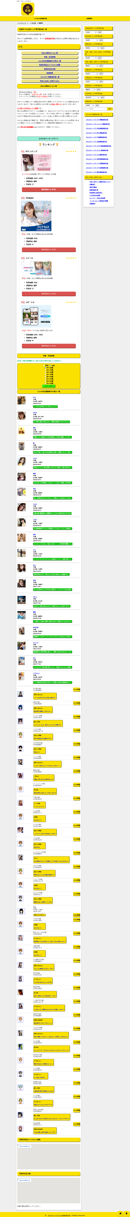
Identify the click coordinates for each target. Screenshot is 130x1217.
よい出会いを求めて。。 (40, 1077)
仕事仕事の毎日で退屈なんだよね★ (44, 1091)
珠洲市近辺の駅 (49, 69)
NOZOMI (35, 627)
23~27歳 (49, 370)
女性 (53, 365)
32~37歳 (49, 374)
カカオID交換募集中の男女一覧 (49, 61)
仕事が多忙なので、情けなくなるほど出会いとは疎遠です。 (51, 574)
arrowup (126, 1213)
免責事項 (89, 18)
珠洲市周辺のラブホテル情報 (49, 65)
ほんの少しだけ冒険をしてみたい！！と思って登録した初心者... (53, 482)
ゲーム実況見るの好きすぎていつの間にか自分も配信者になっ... (53, 682)
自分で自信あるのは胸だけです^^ (43, 738)
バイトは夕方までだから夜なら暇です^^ (45, 697)
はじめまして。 (38, 820)
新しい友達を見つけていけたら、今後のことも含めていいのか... (53, 498)
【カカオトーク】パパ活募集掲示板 (97, 163)
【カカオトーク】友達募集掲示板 (96, 141)
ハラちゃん (36, 673)
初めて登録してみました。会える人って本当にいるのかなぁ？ (51, 1036)
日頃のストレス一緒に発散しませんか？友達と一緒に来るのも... (53, 467)
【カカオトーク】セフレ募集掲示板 (97, 150)
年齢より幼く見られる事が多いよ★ (44, 779)
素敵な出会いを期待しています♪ (43, 902)
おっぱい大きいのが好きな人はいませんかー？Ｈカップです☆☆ (52, 1118)
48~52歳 (49, 381)
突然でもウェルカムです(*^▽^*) (43, 1104)
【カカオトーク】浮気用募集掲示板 (97, 159)
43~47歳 (49, 379)
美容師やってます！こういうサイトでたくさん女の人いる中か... (53, 636)
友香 (34, 580)
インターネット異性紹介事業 (99, 201)
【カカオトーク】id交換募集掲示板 (97, 128)
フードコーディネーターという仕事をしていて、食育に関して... (53, 559)
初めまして (37, 752)
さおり (35, 458)
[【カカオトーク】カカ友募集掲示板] (27, 9)
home (120, 1213)
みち (34, 565)
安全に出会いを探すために (50, 81)
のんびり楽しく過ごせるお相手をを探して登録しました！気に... (53, 452)
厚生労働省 (93, 187)
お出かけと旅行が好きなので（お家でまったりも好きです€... (52, 606)
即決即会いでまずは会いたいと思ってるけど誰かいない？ (50, 941)
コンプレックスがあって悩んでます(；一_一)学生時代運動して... (53, 544)
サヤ (34, 550)
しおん (35, 519)
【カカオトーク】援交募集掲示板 (96, 172)
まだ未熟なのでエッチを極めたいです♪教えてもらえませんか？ (51, 861)
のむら (35, 597)
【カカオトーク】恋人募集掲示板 (96, 133)
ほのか (35, 412)
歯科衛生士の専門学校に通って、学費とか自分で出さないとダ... (53, 652)
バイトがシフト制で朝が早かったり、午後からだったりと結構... (53, 667)
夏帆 (34, 612)
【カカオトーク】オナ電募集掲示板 (97, 119)
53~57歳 (49, 383)
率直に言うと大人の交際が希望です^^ (44, 875)
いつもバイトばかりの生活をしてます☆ (45, 833)
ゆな (34, 658)
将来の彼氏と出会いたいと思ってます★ (45, 793)
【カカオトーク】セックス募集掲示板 (98, 124)
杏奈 (34, 488)
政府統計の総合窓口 (96, 192)
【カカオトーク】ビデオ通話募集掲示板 (98, 146)
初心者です (37, 847)
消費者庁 (92, 184)
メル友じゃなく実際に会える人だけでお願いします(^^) (49, 1009)
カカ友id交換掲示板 (40, 18)
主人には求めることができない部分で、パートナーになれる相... (53, 589)
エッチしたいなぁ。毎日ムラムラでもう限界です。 (48, 725)
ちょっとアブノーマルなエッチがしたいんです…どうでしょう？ (51, 1050)
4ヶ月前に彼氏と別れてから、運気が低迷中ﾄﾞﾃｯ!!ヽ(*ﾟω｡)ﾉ (52, 421)
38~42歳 (49, 377)
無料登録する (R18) (49, 249)
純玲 (34, 534)
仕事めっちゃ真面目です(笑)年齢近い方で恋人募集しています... (52, 437)
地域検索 (50, 73)
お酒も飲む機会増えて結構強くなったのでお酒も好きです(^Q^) (52, 513)
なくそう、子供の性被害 (97, 198)
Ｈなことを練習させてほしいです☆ (44, 968)
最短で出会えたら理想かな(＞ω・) (43, 1064)
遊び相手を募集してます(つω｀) (43, 711)
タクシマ (35, 642)
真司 (34, 427)
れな (34, 397)
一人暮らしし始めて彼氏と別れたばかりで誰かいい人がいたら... (53, 621)
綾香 (34, 473)
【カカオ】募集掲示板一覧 (50, 77)
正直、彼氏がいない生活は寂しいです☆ (45, 996)
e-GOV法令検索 (95, 195)
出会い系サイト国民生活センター (100, 182)
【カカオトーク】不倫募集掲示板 (96, 137)
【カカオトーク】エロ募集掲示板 (96, 155)
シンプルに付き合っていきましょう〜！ (45, 406)
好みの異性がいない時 (50, 53)
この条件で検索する (49, 386)
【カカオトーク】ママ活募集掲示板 (97, 168)
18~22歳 (50, 368)
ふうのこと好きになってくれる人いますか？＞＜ (47, 765)
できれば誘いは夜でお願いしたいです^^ (45, 1132)
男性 (47, 365)
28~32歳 (49, 372)
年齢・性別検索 (49, 57)
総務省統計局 (94, 190)
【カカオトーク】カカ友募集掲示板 (59, 1215)
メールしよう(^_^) (39, 806)
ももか (35, 504)
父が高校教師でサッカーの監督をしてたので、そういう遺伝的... (53, 528)
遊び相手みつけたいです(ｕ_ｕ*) (43, 1023)
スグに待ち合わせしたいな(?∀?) (43, 982)
